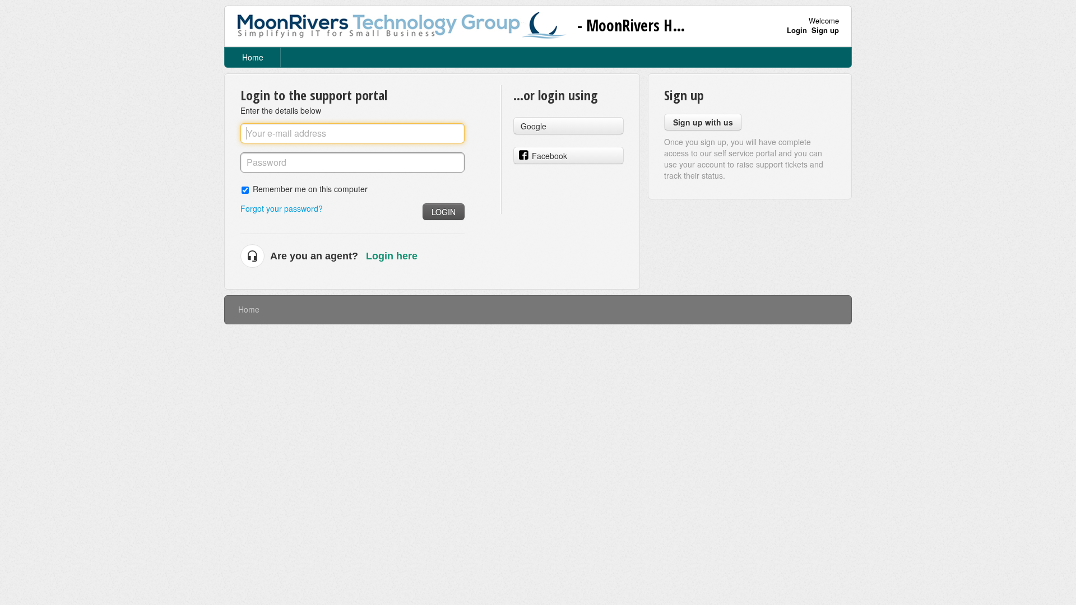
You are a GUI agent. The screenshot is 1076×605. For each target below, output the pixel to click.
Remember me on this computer (310, 188)
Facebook (549, 155)
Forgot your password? (281, 208)
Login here (392, 256)
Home (252, 57)
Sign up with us (703, 122)
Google (533, 126)
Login (444, 211)
